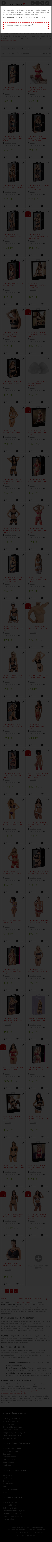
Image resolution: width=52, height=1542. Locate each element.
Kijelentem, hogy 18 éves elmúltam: (18, 25)
